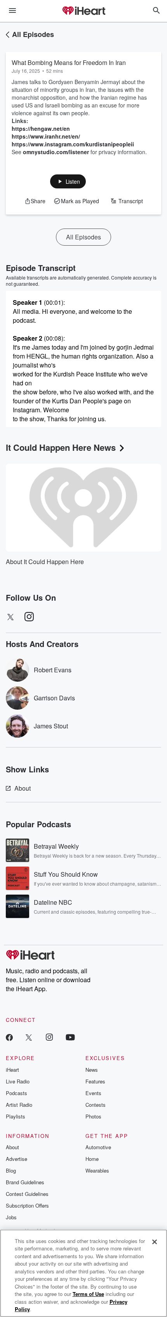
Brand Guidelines (25, 1182)
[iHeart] (83, 11)
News (91, 1069)
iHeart (12, 1069)
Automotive (98, 1147)
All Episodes (33, 34)
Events (93, 1093)
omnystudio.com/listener (56, 152)
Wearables (97, 1170)
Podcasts (16, 1093)
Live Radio (18, 1081)
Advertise (16, 1158)
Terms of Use (88, 1294)
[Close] (154, 1241)
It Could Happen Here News (61, 447)
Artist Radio (19, 1104)
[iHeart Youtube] (70, 1037)
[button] (68, 181)
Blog (11, 1170)
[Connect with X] (29, 1037)
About (22, 788)
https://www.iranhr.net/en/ (46, 136)
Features (95, 1081)
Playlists (15, 1116)
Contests (95, 1104)
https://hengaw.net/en (41, 128)
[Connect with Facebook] (9, 1037)
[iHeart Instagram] (49, 1037)
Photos (93, 1116)
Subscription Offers (27, 1205)
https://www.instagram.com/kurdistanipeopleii (73, 144)
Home (92, 1158)
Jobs (11, 1217)
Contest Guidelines (27, 1193)
